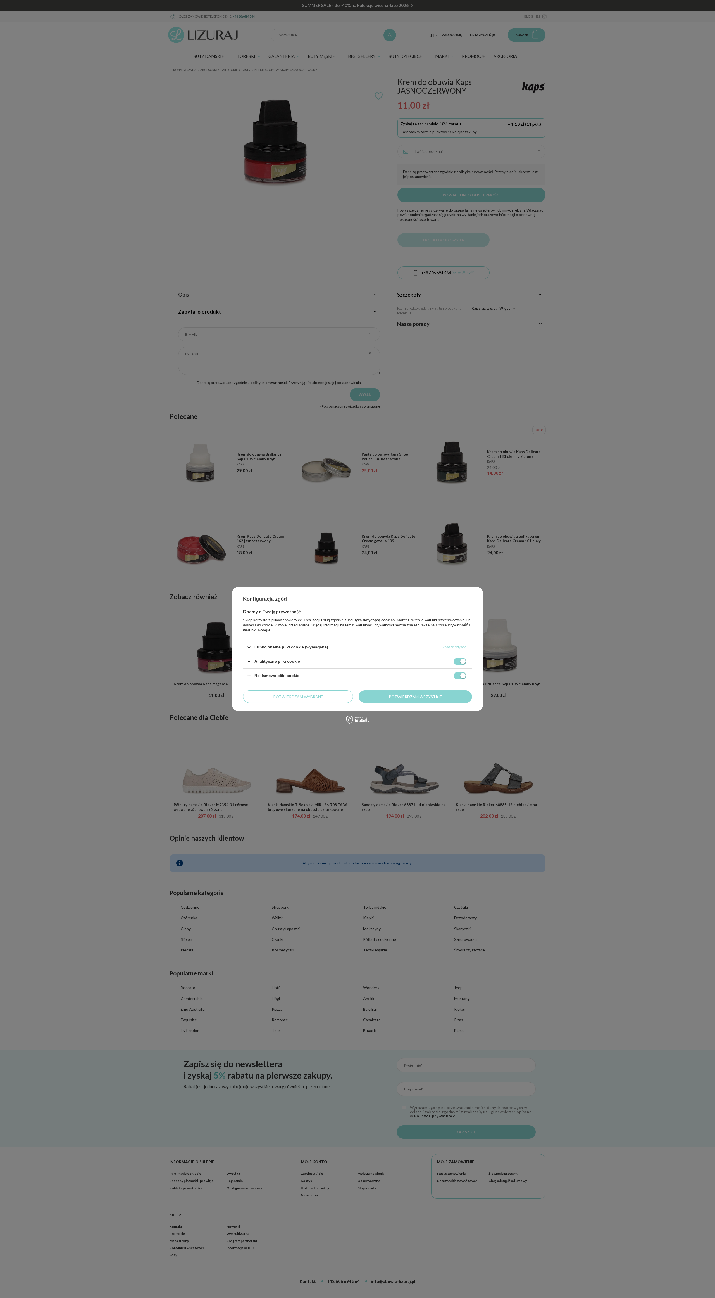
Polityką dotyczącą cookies (371, 620)
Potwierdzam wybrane (298, 696)
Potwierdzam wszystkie (415, 696)
